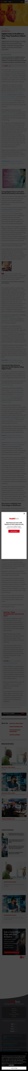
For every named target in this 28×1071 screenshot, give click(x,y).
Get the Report (14, 531)
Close (24, 513)
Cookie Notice (11, 1065)
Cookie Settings (14, 1068)
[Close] (26, 1053)
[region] (14, 1061)
